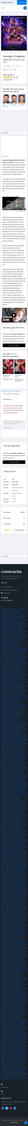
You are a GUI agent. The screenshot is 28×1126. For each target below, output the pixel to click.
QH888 (5, 839)
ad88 (13, 870)
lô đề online (19, 747)
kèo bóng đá (14, 907)
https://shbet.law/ (19, 678)
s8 (10, 804)
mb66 (26, 690)
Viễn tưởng (15, 490)
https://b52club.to (17, 734)
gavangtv (15, 624)
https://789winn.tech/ (19, 879)
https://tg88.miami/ (11, 885)
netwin (14, 932)
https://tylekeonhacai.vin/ (6, 703)
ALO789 (21, 676)
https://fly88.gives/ (14, 688)
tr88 (8, 808)
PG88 (20, 652)
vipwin (6, 808)
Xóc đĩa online (6, 636)
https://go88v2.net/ (4, 829)
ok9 (19, 628)
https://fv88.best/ (18, 912)
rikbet (13, 754)
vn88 (20, 772)
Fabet (2, 944)
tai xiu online (6, 749)
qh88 (26, 753)
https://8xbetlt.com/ (5, 722)
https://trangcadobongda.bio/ (6, 681)
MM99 (14, 844)
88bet (21, 759)
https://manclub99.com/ (5, 656)
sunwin (10, 611)
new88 (19, 824)
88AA (6, 844)
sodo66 (14, 793)
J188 (13, 779)
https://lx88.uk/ (17, 906)
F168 (5, 675)
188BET (12, 717)
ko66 (24, 832)
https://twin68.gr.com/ (17, 837)
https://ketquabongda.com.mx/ (7, 746)
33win (14, 735)
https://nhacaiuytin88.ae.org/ (15, 826)
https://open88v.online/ (14, 752)
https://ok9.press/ (11, 716)
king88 (20, 863)
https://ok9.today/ (20, 918)
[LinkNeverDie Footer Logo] (11, 571)
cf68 (8, 827)
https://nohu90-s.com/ (21, 864)
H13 (18, 858)
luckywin (2, 783)
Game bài (14, 681)
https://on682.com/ (16, 827)
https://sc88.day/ (4, 717)
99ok (22, 760)
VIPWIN (18, 866)
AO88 (20, 711)
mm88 (14, 963)
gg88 (23, 846)
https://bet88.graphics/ (21, 671)
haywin (19, 805)
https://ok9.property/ (5, 684)
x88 (25, 693)
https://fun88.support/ (10, 962)
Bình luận (7, 399)
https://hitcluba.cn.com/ (15, 762)
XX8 (12, 818)
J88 (25, 759)
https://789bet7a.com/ (21, 792)
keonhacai (11, 755)
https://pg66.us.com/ (5, 647)
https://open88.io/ (22, 892)
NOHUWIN (7, 943)
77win (18, 709)
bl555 (11, 750)
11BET (23, 969)
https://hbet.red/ (23, 781)
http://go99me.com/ (10, 839)
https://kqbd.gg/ (10, 841)
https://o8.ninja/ (23, 682)
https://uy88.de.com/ (5, 759)
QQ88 (18, 900)
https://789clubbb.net (5, 945)
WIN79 (20, 945)
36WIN (15, 832)
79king (7, 675)
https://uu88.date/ (12, 840)
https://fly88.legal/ (4, 743)
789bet (15, 724)
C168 (4, 673)
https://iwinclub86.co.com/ (6, 702)
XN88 (13, 864)
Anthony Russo (16, 493)
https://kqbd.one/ (4, 706)
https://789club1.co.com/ (14, 701)
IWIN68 (20, 723)
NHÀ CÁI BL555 (22, 877)
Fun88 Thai (13, 834)
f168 (25, 669)
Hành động (15, 487)
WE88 (2, 775)
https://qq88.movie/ (20, 959)
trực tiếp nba (23, 624)
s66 (23, 829)
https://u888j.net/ (4, 730)
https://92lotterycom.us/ (5, 727)
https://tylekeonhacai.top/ (22, 697)
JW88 (23, 858)
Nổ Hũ (19, 897)
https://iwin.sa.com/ (12, 639)
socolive (23, 615)
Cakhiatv (22, 880)
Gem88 (11, 944)
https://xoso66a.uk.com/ (19, 871)
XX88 (11, 623)
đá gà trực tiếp (16, 816)
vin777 (12, 942)
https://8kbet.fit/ (14, 897)
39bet (9, 826)
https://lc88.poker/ (17, 937)
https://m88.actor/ (12, 788)
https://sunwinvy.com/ (5, 912)
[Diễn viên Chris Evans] (14, 98)
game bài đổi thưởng (8, 658)
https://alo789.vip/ (4, 935)
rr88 (24, 691)
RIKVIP (11, 638)
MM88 (16, 623)
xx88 (15, 622)
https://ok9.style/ (7, 851)
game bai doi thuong (7, 919)
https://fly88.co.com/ (17, 732)
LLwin (3, 782)
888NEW (25, 743)
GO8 (18, 894)
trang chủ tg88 (4, 804)
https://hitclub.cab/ (20, 713)
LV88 (25, 863)
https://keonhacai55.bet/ (5, 615)
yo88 (7, 694)
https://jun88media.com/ (5, 861)
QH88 (7, 878)
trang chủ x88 (21, 802)
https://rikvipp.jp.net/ (14, 700)
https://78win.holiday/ (5, 884)
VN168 (2, 765)
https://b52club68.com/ (5, 721)
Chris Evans (13, 105)
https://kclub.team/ (13, 634)
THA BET (16, 919)
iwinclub (20, 643)
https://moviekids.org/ (22, 739)
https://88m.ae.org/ (4, 813)
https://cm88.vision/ (21, 663)
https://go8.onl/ (4, 814)
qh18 (14, 851)
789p (2, 852)
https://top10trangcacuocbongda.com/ (8, 677)
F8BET (13, 819)
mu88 (2, 736)
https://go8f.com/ (11, 972)
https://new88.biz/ (15, 652)
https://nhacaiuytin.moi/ (21, 704)
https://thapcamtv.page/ (15, 951)
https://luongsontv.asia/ (5, 951)
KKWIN (24, 872)
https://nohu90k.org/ (20, 923)
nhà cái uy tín (14, 689)
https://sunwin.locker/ (5, 623)
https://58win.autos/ (5, 766)
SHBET (18, 634)
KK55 (2, 853)
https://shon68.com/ (7, 955)
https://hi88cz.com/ (6, 969)
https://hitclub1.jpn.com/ (5, 795)
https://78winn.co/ (21, 930)
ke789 (19, 736)
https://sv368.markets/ (21, 850)
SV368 (23, 837)
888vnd (2, 911)
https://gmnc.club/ (4, 756)
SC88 (23, 709)
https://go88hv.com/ (12, 763)
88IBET (2, 747)
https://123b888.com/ (21, 749)
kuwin (19, 743)
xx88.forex (15, 858)
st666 (2, 842)
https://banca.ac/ (4, 674)
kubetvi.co (11, 773)
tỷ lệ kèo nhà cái (12, 722)
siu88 (22, 691)
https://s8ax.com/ (7, 924)
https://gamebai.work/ (12, 674)
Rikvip (5, 637)
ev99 (23, 753)
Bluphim (4, 295)
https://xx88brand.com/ (17, 641)
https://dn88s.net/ (20, 813)
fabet (2, 708)
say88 (2, 787)
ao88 (19, 691)
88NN (13, 846)
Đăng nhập (22, 2)
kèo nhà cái (22, 630)
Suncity (5, 922)
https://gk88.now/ (4, 968)
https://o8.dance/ (12, 883)
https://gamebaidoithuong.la (6, 739)
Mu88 (23, 945)
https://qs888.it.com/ (5, 871)
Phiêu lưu (21, 487)
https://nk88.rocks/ (18, 968)
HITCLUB (18, 741)
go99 (25, 734)
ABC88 (19, 829)
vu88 (2, 816)
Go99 (11, 769)
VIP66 (22, 617)
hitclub (15, 615)
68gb (22, 734)
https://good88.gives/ (5, 786)
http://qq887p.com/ (4, 901)
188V (17, 903)
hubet (17, 767)
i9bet (2, 660)
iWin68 (23, 800)
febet (13, 898)
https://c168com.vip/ (7, 876)
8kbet (24, 634)
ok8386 (14, 782)
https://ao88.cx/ (15, 814)
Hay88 (21, 743)
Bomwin (12, 656)
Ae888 (5, 793)
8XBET (24, 762)
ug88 (25, 806)
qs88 (22, 748)
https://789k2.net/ (7, 858)
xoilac (22, 622)
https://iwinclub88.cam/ (10, 853)
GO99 (7, 748)
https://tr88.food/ (7, 859)
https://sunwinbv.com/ (20, 958)
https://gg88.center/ (11, 693)
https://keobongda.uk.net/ (8, 891)
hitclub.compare (12, 808)
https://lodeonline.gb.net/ (6, 669)
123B (20, 841)
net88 (7, 670)
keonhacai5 (23, 952)
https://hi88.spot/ (8, 907)
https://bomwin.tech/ (7, 632)
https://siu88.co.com (7, 846)
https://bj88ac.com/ (20, 793)
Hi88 (15, 959)
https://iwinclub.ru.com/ (5, 638)
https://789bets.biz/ (7, 728)
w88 (24, 757)
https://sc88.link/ (19, 782)
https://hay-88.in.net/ (5, 773)
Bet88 (21, 649)
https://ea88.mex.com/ (13, 781)
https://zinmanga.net (9, 609)
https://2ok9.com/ (17, 673)
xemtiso (14, 857)
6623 (14, 946)
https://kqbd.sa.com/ (5, 953)
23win (2, 654)
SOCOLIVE (16, 831)
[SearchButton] (25, 8)
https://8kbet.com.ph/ (5, 837)
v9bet (15, 616)
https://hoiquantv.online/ (5, 688)
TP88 (24, 885)
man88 (20, 924)
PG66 (24, 782)
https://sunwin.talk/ (4, 645)
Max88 (25, 662)
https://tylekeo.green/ (21, 675)
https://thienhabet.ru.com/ (21, 665)
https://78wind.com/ (5, 682)
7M (23, 904)
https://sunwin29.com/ (14, 806)
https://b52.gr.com (9, 940)
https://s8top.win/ (4, 900)
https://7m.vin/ (15, 772)
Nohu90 (17, 670)
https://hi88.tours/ (9, 832)
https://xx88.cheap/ (20, 949)
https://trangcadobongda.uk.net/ (7, 734)
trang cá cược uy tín (6, 707)
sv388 (19, 610)
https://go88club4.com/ (5, 671)
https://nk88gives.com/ (22, 933)
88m (25, 901)
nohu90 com (11, 906)
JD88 (25, 858)
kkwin (2, 855)
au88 (2, 735)
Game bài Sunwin (9, 963)
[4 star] (14, 77)
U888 (23, 732)
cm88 (21, 670)
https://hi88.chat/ (4, 716)
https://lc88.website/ (21, 811)
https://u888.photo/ (12, 729)
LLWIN (10, 673)
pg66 (21, 848)
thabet (11, 691)
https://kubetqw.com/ (19, 822)
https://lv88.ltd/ (4, 753)
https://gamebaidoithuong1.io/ (16, 798)
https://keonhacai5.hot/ (5, 798)
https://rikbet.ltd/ (20, 631)
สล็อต (23, 660)
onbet (2, 819)
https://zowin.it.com (19, 778)
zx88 (19, 910)
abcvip (10, 898)
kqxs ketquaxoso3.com (14, 612)
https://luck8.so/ (22, 756)
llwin (6, 847)
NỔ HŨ (13, 695)
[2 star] (8, 77)
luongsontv (3, 624)
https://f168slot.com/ (5, 648)
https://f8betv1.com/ (11, 917)
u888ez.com (14, 785)
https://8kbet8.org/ (13, 680)
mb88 (19, 735)
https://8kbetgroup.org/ (5, 897)
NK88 (7, 735)
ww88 (5, 750)
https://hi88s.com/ (13, 649)
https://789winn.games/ (22, 899)
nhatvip (2, 808)
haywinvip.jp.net (10, 800)
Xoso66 (18, 618)
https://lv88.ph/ (24, 887)
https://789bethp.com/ (5, 732)
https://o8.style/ (4, 693)
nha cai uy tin (18, 635)
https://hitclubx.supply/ (21, 737)
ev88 (5, 694)
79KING (10, 661)
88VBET (13, 910)
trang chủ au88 (16, 802)
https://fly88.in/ (24, 834)
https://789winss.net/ (5, 931)
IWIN (12, 613)
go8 (4, 736)
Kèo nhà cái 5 (12, 636)
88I (16, 722)
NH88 (10, 918)
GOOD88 (24, 925)
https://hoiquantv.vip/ (9, 687)
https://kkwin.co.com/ (16, 787)
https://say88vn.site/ (5, 806)
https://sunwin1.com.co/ (6, 794)
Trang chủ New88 (13, 935)
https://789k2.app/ (12, 923)
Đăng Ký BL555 (16, 909)
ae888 (2, 662)
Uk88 (20, 944)
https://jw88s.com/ (9, 852)
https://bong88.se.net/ (12, 706)
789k (5, 752)
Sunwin (13, 694)
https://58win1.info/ (20, 839)
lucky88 (6, 809)
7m (8, 628)
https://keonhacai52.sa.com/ (14, 953)
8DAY (11, 943)
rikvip (12, 615)
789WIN (21, 897)
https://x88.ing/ (21, 746)
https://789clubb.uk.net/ (6, 698)
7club (14, 942)
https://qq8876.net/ (4, 742)
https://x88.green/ (5, 741)
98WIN (25, 847)
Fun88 (13, 610)
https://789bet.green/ (18, 969)
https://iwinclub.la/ (4, 610)
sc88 (22, 673)
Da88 (14, 944)
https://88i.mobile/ (15, 812)
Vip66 (5, 617)
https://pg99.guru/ (4, 938)
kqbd (24, 654)
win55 (21, 828)
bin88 (23, 643)
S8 (24, 748)
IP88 (14, 957)
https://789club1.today (8, 774)
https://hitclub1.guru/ (7, 807)
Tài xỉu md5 (24, 890)
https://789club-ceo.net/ (19, 714)
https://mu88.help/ (17, 667)
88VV (22, 772)
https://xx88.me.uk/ (4, 626)
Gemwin (2, 715)
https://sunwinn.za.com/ (5, 668)
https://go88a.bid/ (14, 794)
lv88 (15, 890)
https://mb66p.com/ (9, 617)
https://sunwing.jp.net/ (17, 774)
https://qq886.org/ (14, 973)
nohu (22, 757)
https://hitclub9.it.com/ (8, 775)
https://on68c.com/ (4, 825)
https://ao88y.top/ (22, 932)
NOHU (18, 835)
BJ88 (16, 870)
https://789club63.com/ (22, 795)
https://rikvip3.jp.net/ (14, 796)
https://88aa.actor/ (10, 662)
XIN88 (15, 852)
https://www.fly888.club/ (5, 667)
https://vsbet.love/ (4, 977)
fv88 (16, 910)
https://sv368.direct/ (5, 611)
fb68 (23, 962)
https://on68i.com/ (18, 821)
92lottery (20, 939)
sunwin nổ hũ (3, 805)
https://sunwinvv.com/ (5, 779)
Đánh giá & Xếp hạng (11, 394)
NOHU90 (22, 740)
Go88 (2, 628)
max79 (8, 926)
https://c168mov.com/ (5, 733)
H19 (20, 858)
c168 (10, 695)
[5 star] (17, 77)
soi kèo (2, 625)
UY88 (25, 776)
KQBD (16, 898)
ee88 (19, 767)
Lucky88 (7, 867)
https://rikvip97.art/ (17, 632)
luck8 (15, 736)
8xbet (23, 774)
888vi (24, 910)
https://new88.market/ (9, 664)
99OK (16, 914)
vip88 (20, 942)
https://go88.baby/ (12, 713)
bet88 (2, 631)
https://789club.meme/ (21, 861)
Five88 (8, 944)
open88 (19, 647)
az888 (22, 806)
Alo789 (9, 616)
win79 (19, 654)
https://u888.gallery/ (8, 780)
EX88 (16, 884)
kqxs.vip (2, 780)
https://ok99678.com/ (13, 709)
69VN (22, 903)
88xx (4, 735)
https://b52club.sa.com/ (5, 642)
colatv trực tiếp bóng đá (12, 619)
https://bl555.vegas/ (7, 952)
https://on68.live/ (11, 847)
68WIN (7, 785)
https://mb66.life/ (4, 619)
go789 (4, 940)
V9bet (21, 654)
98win (19, 742)
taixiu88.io (3, 755)
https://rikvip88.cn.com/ (20, 859)
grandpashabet (6, 812)
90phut (22, 726)
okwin (5, 879)
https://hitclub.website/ (12, 631)
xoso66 (21, 613)
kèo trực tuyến (18, 750)
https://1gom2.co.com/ (14, 719)
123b (8, 736)
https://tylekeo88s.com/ (5, 820)
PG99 (18, 645)
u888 (7, 729)
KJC (13, 629)
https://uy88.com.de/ (19, 780)
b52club (13, 658)
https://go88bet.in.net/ (5, 801)
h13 (25, 885)
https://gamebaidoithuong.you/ (7, 676)
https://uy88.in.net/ (4, 781)
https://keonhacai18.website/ (19, 685)
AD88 (15, 818)
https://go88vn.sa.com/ (20, 677)
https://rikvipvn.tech (4, 947)
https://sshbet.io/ (4, 678)
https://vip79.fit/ (20, 626)
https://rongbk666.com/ (15, 630)
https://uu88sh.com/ (13, 866)
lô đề (12, 707)
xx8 (11, 870)
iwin (19, 636)
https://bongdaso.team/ (15, 703)
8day (15, 717)
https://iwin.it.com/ (14, 795)
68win (23, 761)
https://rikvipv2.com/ (5, 796)
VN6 (16, 885)
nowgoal (5, 628)
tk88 (18, 682)
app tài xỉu (15, 707)
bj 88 (11, 779)
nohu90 (15, 702)
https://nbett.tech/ (13, 933)
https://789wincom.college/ (6, 971)
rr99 (4, 963)
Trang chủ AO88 (19, 931)
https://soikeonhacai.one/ (6, 762)
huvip (22, 853)
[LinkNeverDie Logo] (7, 2)
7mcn (3, 636)
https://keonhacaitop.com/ (17, 655)
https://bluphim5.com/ (22, 623)
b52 (13, 622)
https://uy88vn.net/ (11, 960)
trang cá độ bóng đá (18, 977)
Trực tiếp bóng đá (4, 616)
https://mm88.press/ (5, 641)
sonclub (11, 926)
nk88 (18, 779)
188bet (22, 955)
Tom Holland (21, 105)
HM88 (19, 776)
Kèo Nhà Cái (24, 783)
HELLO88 (13, 978)
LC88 (10, 747)
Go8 (18, 914)
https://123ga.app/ (13, 850)
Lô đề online (17, 694)
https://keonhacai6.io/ (7, 970)
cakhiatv (19, 624)
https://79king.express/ (8, 625)
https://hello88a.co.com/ (19, 770)
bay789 (19, 960)
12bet (16, 962)
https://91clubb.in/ (21, 769)
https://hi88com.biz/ (22, 786)
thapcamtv (19, 622)
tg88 (20, 730)
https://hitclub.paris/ (16, 964)
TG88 (18, 878)
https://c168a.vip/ (22, 957)
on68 (22, 804)
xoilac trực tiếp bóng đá (22, 722)
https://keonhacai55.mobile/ (15, 715)
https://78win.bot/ (4, 665)
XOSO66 (2, 831)
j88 (10, 786)
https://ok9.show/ (19, 768)
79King (7, 673)
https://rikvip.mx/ (4, 763)
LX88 (19, 972)
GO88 (25, 650)
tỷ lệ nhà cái (24, 750)
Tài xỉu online (23, 852)
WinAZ (8, 873)
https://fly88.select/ (13, 682)
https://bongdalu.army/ (12, 704)
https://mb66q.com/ (13, 618)
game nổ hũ (19, 729)
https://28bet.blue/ (17, 664)
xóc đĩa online (12, 768)
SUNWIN (5, 740)
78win (22, 611)
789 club (13, 789)
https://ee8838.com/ (12, 749)
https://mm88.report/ (9, 783)
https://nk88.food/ (4, 872)
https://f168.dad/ (13, 733)
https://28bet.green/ (6, 848)
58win (9, 696)
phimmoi (9, 888)
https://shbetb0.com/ (5, 680)
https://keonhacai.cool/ (5, 683)
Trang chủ (5, 52)
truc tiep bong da (20, 609)
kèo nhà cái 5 (12, 821)
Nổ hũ (12, 669)
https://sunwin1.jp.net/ (5, 799)
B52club (2, 690)
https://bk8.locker (22, 919)
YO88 (18, 945)
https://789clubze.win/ (17, 660)
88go (25, 962)
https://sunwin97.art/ (5, 634)
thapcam (8, 805)
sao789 (23, 857)
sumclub (18, 740)
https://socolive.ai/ (4, 840)
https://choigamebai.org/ (13, 628)
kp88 (13, 913)
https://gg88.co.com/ (15, 651)
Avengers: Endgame (17, 52)
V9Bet (17, 942)
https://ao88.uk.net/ (15, 809)
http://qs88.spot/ (10, 874)
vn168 (25, 767)
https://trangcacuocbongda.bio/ (7, 711)
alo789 (25, 820)
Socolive (17, 848)
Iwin (13, 654)
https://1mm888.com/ (5, 950)
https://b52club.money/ (19, 662)
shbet (10, 741)
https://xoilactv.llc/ (4, 834)
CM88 (5, 662)
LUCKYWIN (12, 931)
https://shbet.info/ (4, 709)
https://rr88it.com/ (7, 660)
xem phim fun (22, 661)
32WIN (2, 873)
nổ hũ (10, 645)
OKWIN (7, 964)
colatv (19, 619)
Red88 (5, 944)
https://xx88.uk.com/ (5, 811)
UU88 (7, 747)
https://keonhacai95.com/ (19, 656)
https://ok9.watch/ (10, 710)
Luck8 (18, 756)
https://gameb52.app (5, 772)
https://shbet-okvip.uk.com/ (6, 838)
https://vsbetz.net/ (19, 844)
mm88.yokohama (15, 860)
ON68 (15, 783)
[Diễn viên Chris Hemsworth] (6, 98)
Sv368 (5, 649)
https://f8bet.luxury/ (13, 947)
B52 (23, 651)
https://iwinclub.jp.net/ (15, 698)
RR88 (7, 624)
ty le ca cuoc (24, 635)
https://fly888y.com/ (17, 800)
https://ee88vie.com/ (16, 611)
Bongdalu (19, 706)
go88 (21, 615)
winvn (2, 793)
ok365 (2, 904)
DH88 (2, 906)
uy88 (23, 723)
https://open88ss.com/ (21, 947)
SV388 (7, 918)
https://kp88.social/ (7, 757)
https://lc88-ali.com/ (5, 792)
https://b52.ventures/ (16, 807)
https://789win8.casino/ (13, 742)
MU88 (21, 681)
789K (22, 893)
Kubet (14, 778)
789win (18, 638)
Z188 (17, 711)
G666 (26, 840)
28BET (9, 857)
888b (8, 850)
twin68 (2, 776)
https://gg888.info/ (4, 899)
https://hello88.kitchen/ (5, 719)
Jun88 (13, 647)
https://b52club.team (5, 697)
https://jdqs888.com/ (5, 976)
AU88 (2, 802)
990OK (4, 949)
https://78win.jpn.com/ (8, 881)
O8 (16, 743)
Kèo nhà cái (23, 747)
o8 (19, 683)
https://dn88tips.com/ (11, 879)
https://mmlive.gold (4, 737)
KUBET (13, 927)
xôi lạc (12, 616)
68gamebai (25, 914)
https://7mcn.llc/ (13, 683)
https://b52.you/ (11, 714)
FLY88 (19, 649)
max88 (14, 637)
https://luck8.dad (11, 765)
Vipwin (2, 791)
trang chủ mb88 (9, 802)
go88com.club (3, 800)
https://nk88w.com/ (4, 854)
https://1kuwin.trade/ (5, 828)
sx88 (23, 936)
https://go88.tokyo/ (20, 639)
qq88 (12, 820)
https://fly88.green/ (7, 685)
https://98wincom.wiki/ (11, 966)
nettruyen (3, 609)
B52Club (18, 702)
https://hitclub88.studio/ (20, 791)
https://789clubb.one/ (14, 643)
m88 (18, 828)
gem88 (20, 651)
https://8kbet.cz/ (15, 896)
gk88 (15, 747)
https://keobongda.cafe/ (8, 663)
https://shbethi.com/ (12, 678)
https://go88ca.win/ (4, 930)
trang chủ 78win (4, 958)
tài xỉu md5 (3, 957)
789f (22, 787)
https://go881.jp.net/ (14, 668)
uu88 (14, 663)
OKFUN (2, 885)
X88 (19, 852)
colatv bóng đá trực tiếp (12, 621)
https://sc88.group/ (19, 650)
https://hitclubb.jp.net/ (5, 700)
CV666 (11, 932)
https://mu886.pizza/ (5, 824)
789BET (17, 676)
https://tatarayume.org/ (5, 863)
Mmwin (11, 801)
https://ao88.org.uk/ (5, 965)
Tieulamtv (23, 814)
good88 (25, 866)
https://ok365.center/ (17, 625)
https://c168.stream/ (5, 868)
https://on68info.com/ (16, 838)
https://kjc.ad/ (13, 855)
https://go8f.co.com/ (7, 913)
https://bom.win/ (17, 669)
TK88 (10, 809)
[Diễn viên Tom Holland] (21, 98)
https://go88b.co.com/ (5, 701)
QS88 (23, 708)
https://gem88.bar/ (12, 626)
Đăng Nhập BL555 (14, 911)
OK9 (23, 674)
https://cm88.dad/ (4, 639)
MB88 (16, 971)
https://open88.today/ (22, 648)
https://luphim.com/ (4, 661)
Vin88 (14, 791)
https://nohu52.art (4, 789)
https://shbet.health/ (15, 760)
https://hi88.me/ (22, 684)
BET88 (5, 822)
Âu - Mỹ (14, 499)
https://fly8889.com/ (20, 693)
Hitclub (15, 645)
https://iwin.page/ (4, 714)
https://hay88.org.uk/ (5, 833)
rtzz (15, 894)
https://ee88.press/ (12, 938)
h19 (11, 650)
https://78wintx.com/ (5, 695)
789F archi (16, 916)
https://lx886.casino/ (17, 874)
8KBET (15, 773)
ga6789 (7, 842)
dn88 (16, 775)
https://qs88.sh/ (17, 891)
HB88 (20, 905)
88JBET (6, 885)
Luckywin (16, 748)
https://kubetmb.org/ (8, 860)
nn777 (24, 649)
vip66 (2, 617)
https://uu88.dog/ (20, 865)
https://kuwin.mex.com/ (13, 887)
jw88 (21, 936)
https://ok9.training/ (19, 867)
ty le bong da (14, 739)
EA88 (4, 785)
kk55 (17, 847)
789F (16, 927)
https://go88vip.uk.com (17, 926)
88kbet (24, 878)
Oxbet (17, 944)
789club (7, 657)
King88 (7, 892)
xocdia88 (5, 765)
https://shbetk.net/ (16, 726)
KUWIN (15, 835)
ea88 (17, 936)
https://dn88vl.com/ (4, 923)
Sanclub (14, 671)
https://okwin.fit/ (4, 960)
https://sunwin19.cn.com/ (15, 642)
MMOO (16, 776)
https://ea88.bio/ (20, 724)
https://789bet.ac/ (21, 886)
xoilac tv (10, 610)
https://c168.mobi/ (4, 925)
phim (10, 52)
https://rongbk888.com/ (5, 630)
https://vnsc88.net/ (12, 730)
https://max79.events (22, 946)
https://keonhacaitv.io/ (8, 782)
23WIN (5, 776)
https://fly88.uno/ (7, 650)
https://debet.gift (7, 978)
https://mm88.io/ (20, 629)
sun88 (23, 942)
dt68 (2, 651)
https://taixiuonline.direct (15, 825)
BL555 (2, 757)
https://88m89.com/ (5, 927)
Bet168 (23, 652)
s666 (8, 818)
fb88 (18, 707)
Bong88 (17, 661)
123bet (17, 808)
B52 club (10, 637)
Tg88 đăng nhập (4, 770)
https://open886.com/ (13, 648)
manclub (13, 670)
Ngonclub (22, 669)
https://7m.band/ (4, 704)
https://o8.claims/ (19, 883)
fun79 (9, 925)
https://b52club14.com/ (9, 835)
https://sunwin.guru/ (5, 713)
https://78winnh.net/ (5, 618)
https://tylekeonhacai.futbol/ (6, 622)
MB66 (21, 618)
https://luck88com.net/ (21, 907)
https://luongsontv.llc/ (15, 761)
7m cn (17, 940)
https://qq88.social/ (22, 920)
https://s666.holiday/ (9, 816)
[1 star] (5, 77)
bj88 (18, 683)
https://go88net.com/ (15, 720)
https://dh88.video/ (11, 753)
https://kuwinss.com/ (13, 878)
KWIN (2, 858)
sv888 (10, 854)
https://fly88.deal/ (18, 710)
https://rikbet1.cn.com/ (17, 721)
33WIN (25, 740)
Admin (8, 66)
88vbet (18, 872)
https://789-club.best (17, 801)
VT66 (2, 859)
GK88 (14, 867)
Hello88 (15, 829)
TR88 (5, 857)
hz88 (20, 761)
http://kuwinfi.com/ (17, 854)
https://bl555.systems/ (8, 726)
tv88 (25, 839)
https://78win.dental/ (11, 929)
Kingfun (20, 783)
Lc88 (14, 746)
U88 (24, 838)
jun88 (10, 689)
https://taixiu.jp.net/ (22, 700)
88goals (16, 636)
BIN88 (24, 626)
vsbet (21, 707)
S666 (2, 807)
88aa (10, 901)
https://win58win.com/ (5, 914)
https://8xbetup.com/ (14, 950)
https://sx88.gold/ (18, 753)
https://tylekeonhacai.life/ (6, 652)
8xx (15, 629)
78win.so (11, 684)
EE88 (13, 685)
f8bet (14, 676)
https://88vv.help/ (4, 877)
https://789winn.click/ (12, 877)
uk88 (23, 707)
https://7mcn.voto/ (17, 708)
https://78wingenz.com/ (20, 727)
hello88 (2, 850)
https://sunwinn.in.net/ (20, 763)
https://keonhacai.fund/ (21, 616)
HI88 (17, 920)
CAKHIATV (11, 831)
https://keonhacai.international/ (13, 723)
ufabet (15, 609)
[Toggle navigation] (2, 8)
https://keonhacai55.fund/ (6, 744)
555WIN (21, 909)
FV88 (25, 789)
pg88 (6, 905)
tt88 (17, 735)
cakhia (12, 724)
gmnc (25, 728)
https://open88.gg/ (6, 909)
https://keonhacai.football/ (6, 613)
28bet (8, 787)
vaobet (14, 650)
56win (17, 957)
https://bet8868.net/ (10, 916)
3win (2, 913)
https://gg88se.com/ (13, 811)
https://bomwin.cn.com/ (5, 720)
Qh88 (9, 770)
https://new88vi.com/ (16, 976)
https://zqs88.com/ (4, 883)
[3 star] (11, 77)
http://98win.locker (4, 939)
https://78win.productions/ (14, 868)
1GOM (2, 637)
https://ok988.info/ (4, 689)
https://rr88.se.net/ (4, 635)
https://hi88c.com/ (4, 973)
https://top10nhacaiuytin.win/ (6, 629)
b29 (4, 696)
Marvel (14, 354)
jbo (1, 970)
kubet (16, 610)
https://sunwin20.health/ (5, 865)
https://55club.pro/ (10, 776)
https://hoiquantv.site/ (18, 687)
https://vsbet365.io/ (4, 845)
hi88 (12, 925)
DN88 (18, 765)
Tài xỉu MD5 (23, 636)
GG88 (2, 644)
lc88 (19, 847)
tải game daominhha (7, 644)
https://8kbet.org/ (7, 655)
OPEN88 (7, 649)
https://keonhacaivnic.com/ (20, 754)
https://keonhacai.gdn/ (5, 643)
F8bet (21, 696)
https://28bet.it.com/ (13, 886)
